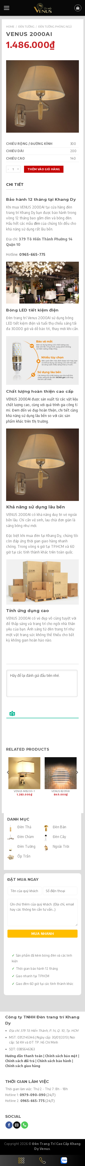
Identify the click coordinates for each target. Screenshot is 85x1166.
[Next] (77, 781)
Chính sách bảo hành (54, 1061)
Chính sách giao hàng (22, 1066)
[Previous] (8, 781)
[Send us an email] (16, 1125)
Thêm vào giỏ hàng (43, 169)
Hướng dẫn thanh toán (24, 1056)
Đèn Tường (26, 26)
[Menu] (6, 8)
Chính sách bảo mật (61, 1056)
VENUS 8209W (60, 791)
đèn (37, 223)
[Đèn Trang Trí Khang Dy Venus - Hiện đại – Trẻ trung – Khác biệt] (42, 8)
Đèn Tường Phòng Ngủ (55, 26)
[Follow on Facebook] (8, 1125)
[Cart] (77, 8)
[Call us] (24, 1125)
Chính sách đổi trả (20, 1061)
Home (10, 26)
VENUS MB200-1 (24, 791)
